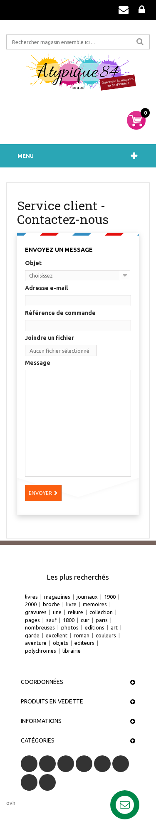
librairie (71, 651)
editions (94, 627)
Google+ (102, 763)
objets (60, 643)
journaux (87, 597)
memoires (95, 604)
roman (81, 635)
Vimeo (29, 782)
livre (71, 604)
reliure (75, 612)
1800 (68, 620)
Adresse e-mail (46, 288)
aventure (36, 643)
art (114, 627)
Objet (33, 263)
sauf (51, 620)
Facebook (29, 763)
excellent (56, 635)
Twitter (47, 763)
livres (31, 597)
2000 (31, 604)
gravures (36, 612)
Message (37, 362)
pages (32, 620)
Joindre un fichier (49, 337)
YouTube (84, 763)
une (57, 612)
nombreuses (40, 627)
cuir (85, 620)
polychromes (40, 651)
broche (51, 604)
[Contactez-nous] (124, 10)
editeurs (84, 643)
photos (70, 627)
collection (101, 612)
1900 (110, 597)
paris (102, 620)
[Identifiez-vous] (142, 10)
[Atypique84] (78, 75)
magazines (57, 597)
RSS (65, 763)
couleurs (106, 635)
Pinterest (120, 763)
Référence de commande (60, 313)
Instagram (47, 782)
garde (32, 635)
